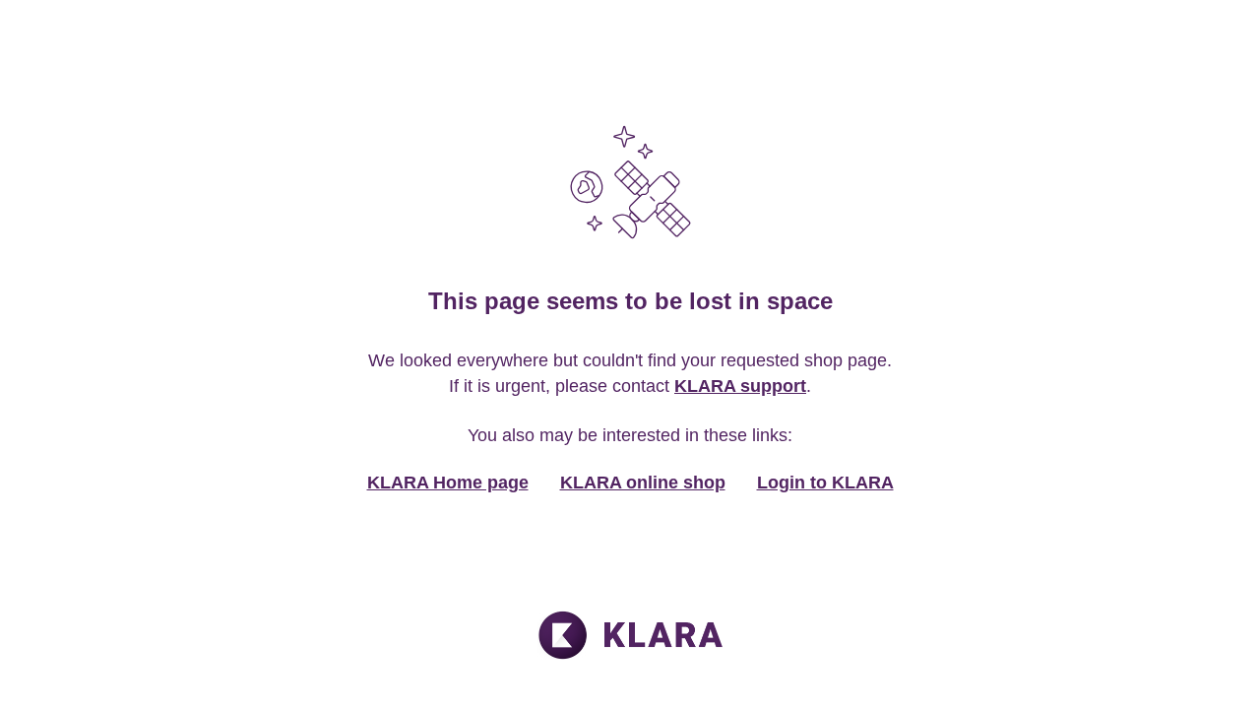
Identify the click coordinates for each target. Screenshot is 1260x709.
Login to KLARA (825, 482)
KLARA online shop (642, 482)
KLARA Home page (448, 482)
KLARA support (740, 386)
